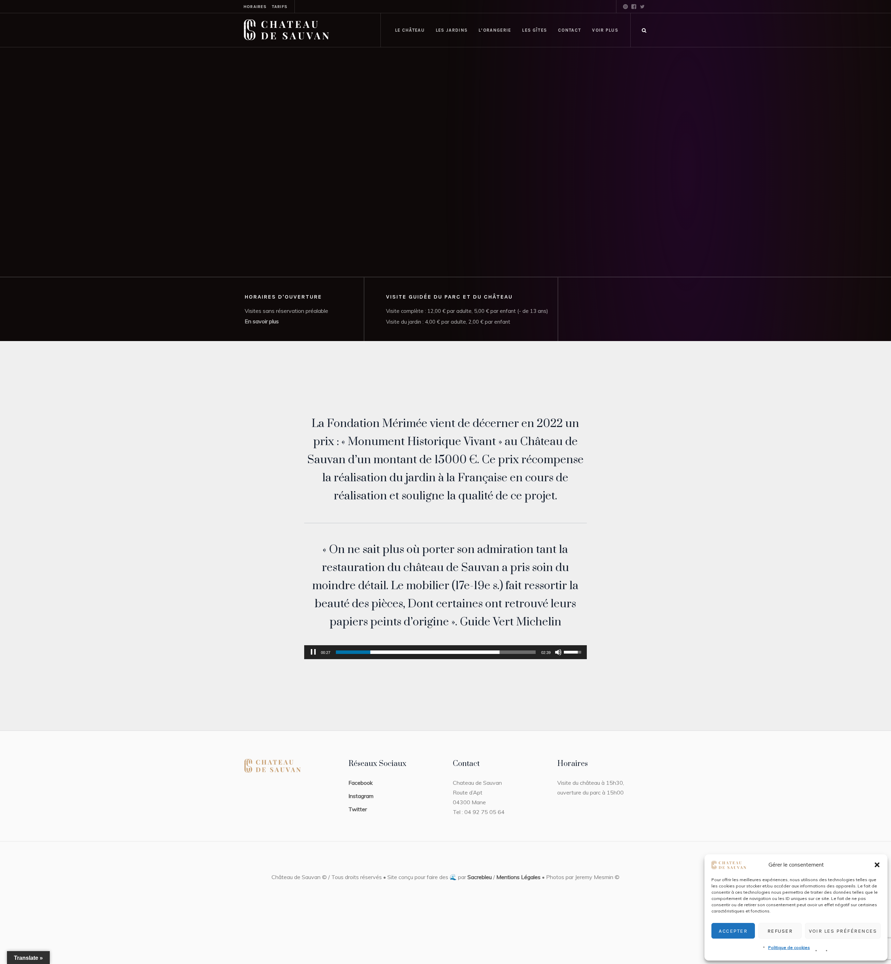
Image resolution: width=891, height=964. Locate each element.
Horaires (255, 6)
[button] (877, 864)
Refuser (780, 931)
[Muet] (558, 652)
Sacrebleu (479, 877)
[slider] (436, 652)
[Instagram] (625, 6)
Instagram (360, 795)
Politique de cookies (789, 947)
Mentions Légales (518, 877)
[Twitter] (642, 6)
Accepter (733, 931)
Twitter (357, 809)
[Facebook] (634, 6)
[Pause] (313, 652)
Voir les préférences (843, 931)
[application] (445, 652)
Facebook (360, 782)
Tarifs (279, 6)
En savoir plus (262, 321)
